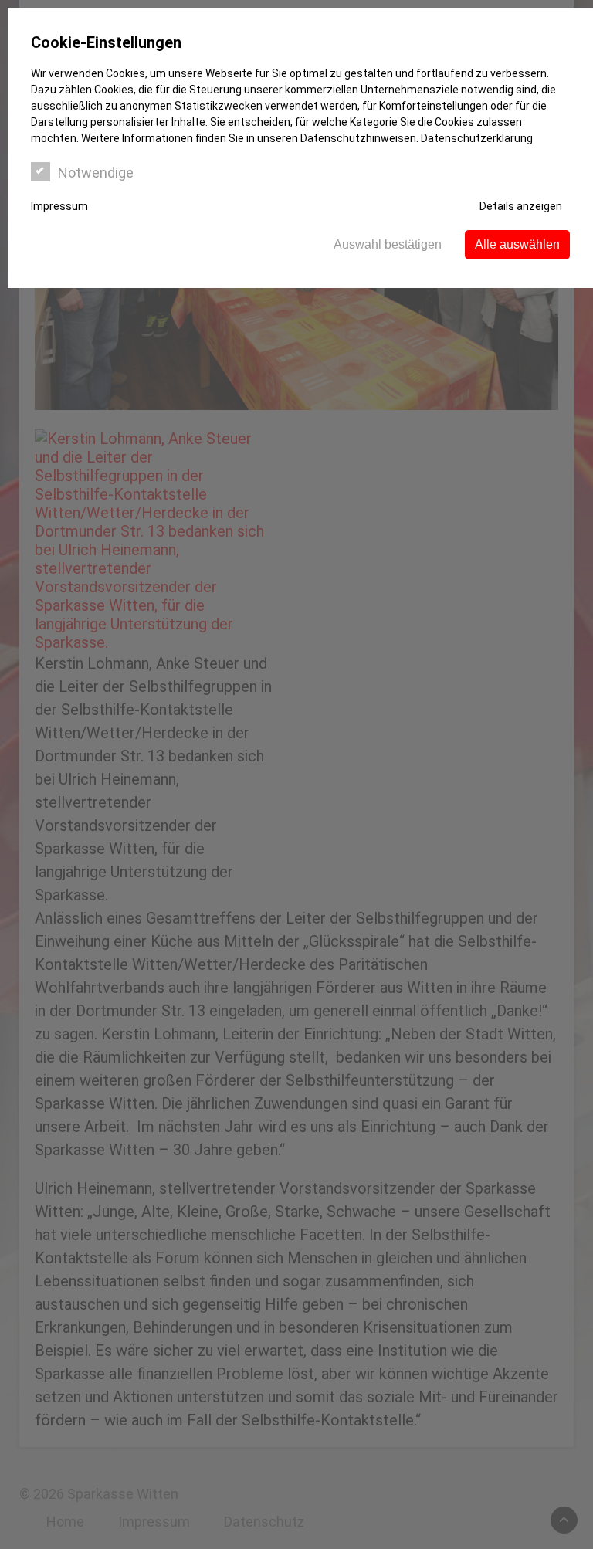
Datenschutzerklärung (477, 138)
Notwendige (96, 172)
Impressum (59, 206)
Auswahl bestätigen (388, 244)
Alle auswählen (517, 244)
